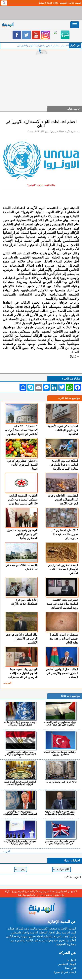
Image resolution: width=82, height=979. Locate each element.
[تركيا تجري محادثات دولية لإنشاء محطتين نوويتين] (60, 740)
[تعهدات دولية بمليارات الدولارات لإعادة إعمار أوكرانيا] (20, 829)
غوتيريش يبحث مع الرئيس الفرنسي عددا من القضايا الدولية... (20, 812)
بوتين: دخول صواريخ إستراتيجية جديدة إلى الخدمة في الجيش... (60, 812)
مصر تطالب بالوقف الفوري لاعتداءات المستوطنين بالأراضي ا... (20, 754)
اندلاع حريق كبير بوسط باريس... (61, 781)
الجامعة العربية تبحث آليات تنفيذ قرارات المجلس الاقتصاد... (20, 782)
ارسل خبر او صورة (65, 971)
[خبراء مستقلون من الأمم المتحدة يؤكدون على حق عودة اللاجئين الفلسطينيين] (60, 710)
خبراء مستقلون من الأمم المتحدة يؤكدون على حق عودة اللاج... (60, 723)
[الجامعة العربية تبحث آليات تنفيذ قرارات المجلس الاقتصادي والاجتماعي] (20, 770)
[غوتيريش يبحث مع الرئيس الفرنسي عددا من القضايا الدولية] (20, 799)
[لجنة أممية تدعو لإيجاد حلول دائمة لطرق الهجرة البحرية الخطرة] (20, 710)
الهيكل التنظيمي (67, 964)
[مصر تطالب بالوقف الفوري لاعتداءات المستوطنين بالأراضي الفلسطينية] (20, 740)
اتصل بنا (71, 960)
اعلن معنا (70, 968)
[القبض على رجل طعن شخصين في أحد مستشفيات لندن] (60, 829)
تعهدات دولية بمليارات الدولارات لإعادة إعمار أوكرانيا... (20, 842)
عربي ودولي (73, 108)
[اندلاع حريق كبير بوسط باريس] (60, 770)
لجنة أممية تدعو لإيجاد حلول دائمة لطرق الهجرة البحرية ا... (20, 723)
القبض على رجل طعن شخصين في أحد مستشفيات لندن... (60, 842)
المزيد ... (7, 683)
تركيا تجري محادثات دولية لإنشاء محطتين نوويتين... (60, 753)
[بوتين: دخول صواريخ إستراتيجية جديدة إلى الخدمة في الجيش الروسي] (60, 799)
